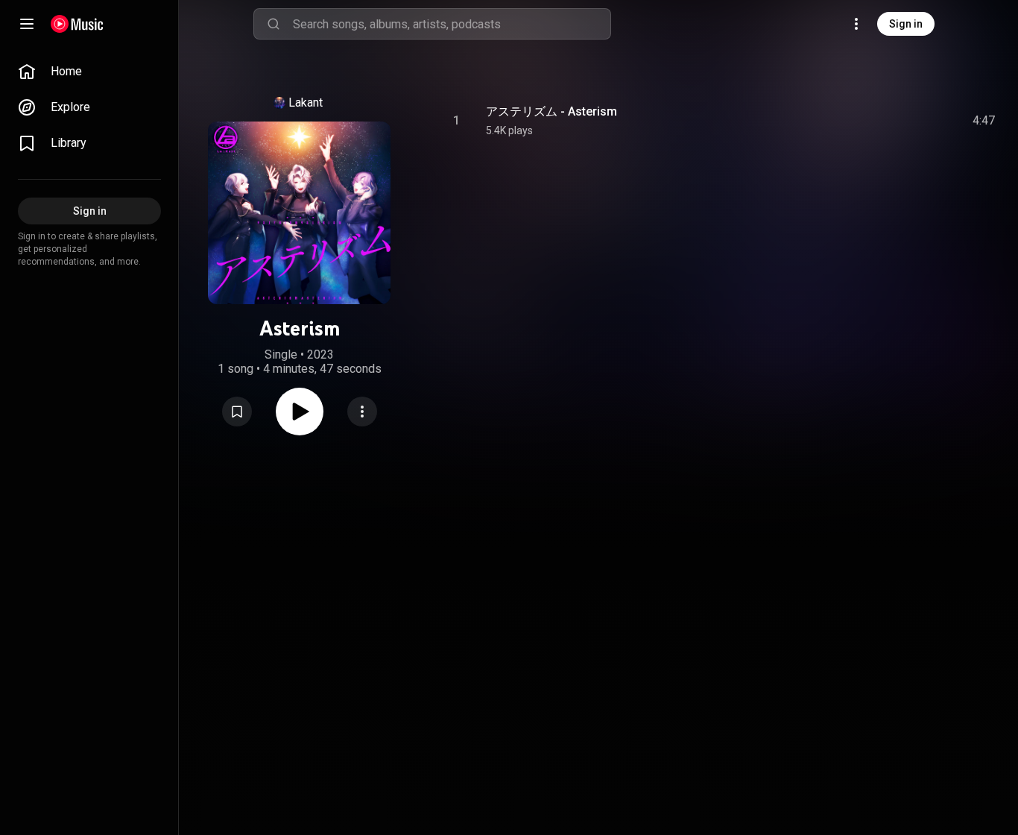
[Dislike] (899, 120)
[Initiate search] (273, 24)
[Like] (871, 120)
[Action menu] (362, 411)
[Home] (77, 24)
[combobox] (451, 24)
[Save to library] (237, 411)
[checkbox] (984, 121)
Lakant (305, 102)
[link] (89, 71)
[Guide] (27, 24)
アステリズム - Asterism (551, 111)
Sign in (906, 24)
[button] (237, 411)
